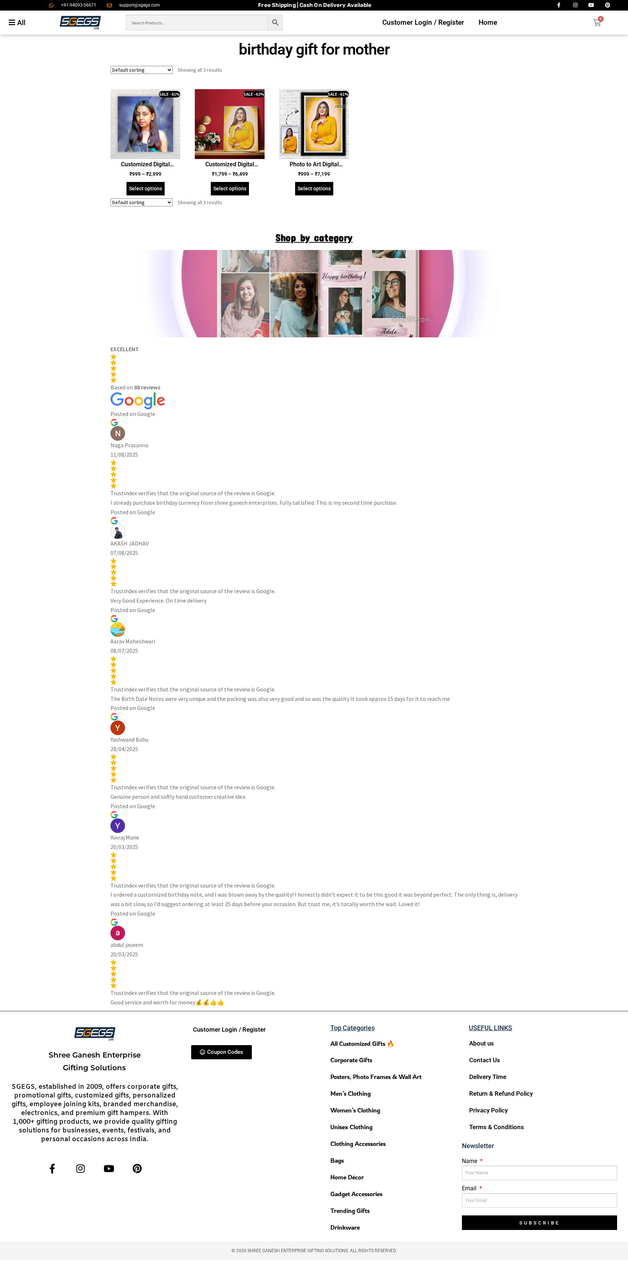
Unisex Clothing (351, 1127)
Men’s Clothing (350, 1093)
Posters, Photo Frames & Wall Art (376, 1076)
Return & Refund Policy (501, 1093)
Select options (145, 188)
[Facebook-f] (52, 1168)
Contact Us (484, 1060)
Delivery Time (487, 1076)
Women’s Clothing (355, 1110)
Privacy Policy (488, 1110)
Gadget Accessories (356, 1194)
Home (488, 22)
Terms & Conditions (496, 1127)
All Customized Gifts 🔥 (362, 1043)
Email (470, 1188)
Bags (337, 1160)
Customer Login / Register (423, 22)
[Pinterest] (137, 1168)
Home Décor (347, 1177)
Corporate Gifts (351, 1060)
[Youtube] (109, 1168)
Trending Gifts (350, 1210)
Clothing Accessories (358, 1143)
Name (470, 1161)
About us (481, 1043)
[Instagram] (80, 1168)
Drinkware (345, 1227)
